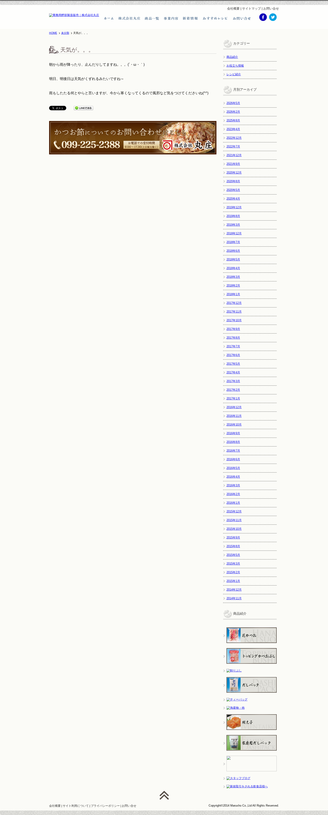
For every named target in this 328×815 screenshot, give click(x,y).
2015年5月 (233, 555)
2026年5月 (233, 103)
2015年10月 (234, 528)
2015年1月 (233, 581)
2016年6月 (233, 459)
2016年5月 (233, 468)
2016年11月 (234, 416)
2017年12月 (234, 303)
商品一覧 (152, 18)
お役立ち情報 (235, 65)
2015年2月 (233, 572)
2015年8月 (233, 546)
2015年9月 (233, 537)
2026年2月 (233, 111)
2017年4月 (233, 372)
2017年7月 (233, 346)
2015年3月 (233, 563)
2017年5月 (233, 363)
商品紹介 (232, 57)
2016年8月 (233, 442)
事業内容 (171, 18)
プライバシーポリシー (105, 805)
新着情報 (190, 18)
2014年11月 (234, 598)
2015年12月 (234, 511)
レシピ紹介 (233, 74)
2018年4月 (233, 268)
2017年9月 (233, 329)
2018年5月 (233, 259)
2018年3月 (233, 276)
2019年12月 (234, 207)
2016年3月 (233, 485)
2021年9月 (233, 164)
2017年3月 (233, 381)
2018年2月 (233, 285)
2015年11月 (234, 520)
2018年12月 (234, 233)
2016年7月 (233, 450)
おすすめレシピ (215, 18)
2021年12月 (234, 155)
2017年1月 (233, 398)
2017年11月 (234, 311)
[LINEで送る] (83, 108)
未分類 (65, 33)
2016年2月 (233, 494)
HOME (53, 33)
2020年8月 (233, 181)
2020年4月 (233, 198)
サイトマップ (251, 8)
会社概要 (233, 8)
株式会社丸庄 (129, 18)
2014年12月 (234, 589)
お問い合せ (271, 8)
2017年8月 (233, 337)
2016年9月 (233, 433)
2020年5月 (233, 190)
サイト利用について (76, 805)
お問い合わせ (242, 18)
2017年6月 (233, 355)
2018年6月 (233, 250)
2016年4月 (233, 476)
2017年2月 (233, 389)
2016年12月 (234, 407)
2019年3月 (233, 224)
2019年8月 (233, 216)
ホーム (109, 18)
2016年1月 (233, 502)
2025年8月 (233, 120)
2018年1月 (233, 294)
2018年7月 (233, 242)
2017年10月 (234, 320)
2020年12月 (234, 172)
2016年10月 (234, 424)
